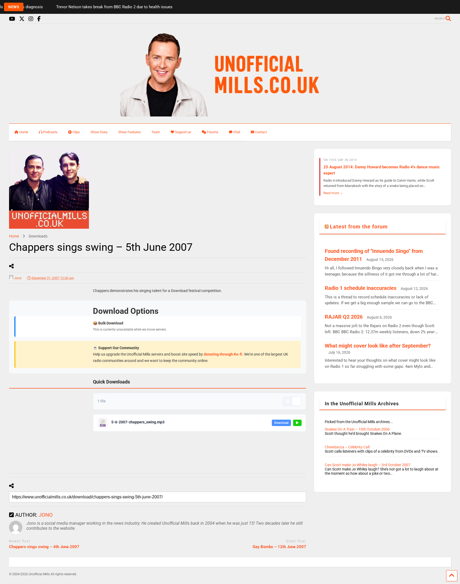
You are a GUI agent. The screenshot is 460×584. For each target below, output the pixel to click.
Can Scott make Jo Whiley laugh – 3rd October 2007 (367, 465)
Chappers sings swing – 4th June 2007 (44, 546)
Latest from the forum (359, 226)
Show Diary (99, 132)
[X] (21, 19)
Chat (236, 132)
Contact (261, 132)
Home (23, 132)
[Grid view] (287, 401)
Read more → (333, 193)
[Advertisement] (49, 373)
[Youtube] (12, 19)
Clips (76, 132)
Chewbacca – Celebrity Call (347, 447)
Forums (212, 132)
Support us (183, 132)
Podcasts (50, 132)
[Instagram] (30, 19)
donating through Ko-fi (223, 354)
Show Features (129, 132)
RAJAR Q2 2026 (344, 317)
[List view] (296, 401)
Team (155, 132)
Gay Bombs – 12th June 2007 (279, 546)
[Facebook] (39, 19)
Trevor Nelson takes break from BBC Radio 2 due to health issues (105, 7)
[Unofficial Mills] (230, 114)
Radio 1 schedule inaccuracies (360, 288)
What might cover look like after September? (378, 346)
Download (281, 423)
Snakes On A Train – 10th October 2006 (357, 429)
